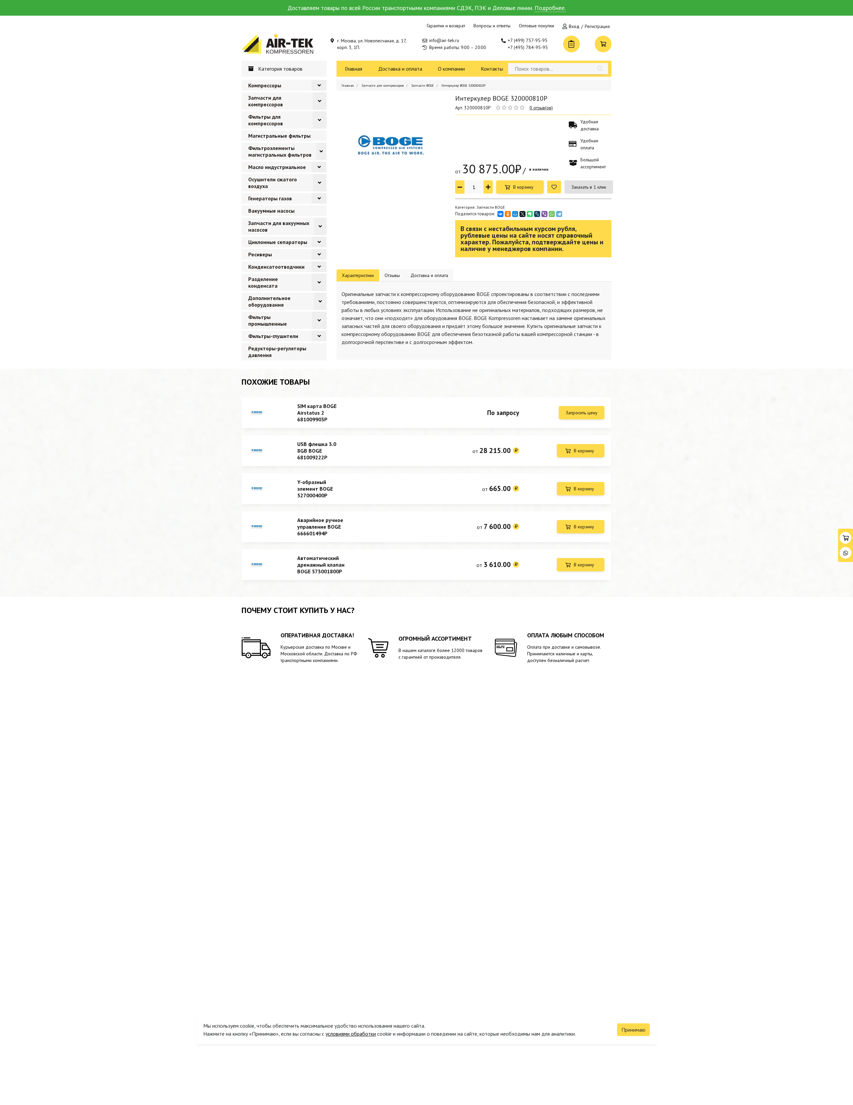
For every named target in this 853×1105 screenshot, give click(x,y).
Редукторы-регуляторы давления (277, 351)
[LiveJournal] (537, 214)
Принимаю (633, 1029)
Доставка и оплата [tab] (429, 275)
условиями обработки (351, 1033)
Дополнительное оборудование (269, 301)
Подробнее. (549, 8)
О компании (451, 68)
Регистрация (597, 26)
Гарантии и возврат (446, 26)
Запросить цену (581, 413)
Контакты (492, 68)
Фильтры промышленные (267, 320)
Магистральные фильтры (279, 135)
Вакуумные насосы (271, 210)
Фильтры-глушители (273, 336)
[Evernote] (530, 214)
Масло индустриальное (277, 167)
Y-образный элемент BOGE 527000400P (315, 489)
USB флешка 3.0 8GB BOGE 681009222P (316, 451)
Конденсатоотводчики (276, 266)
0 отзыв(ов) (541, 108)
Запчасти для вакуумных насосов (278, 226)
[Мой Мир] (515, 214)
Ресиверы (260, 254)
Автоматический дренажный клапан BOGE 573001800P (321, 565)
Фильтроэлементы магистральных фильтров (280, 151)
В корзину (523, 187)
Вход (574, 26)
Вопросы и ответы (491, 26)
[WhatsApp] (552, 214)
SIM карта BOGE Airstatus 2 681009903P (317, 413)
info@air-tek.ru (444, 40)
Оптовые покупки (536, 26)
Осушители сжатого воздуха (272, 182)
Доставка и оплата (400, 68)
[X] (522, 214)
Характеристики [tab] (358, 275)
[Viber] (544, 214)
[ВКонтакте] (500, 214)
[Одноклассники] (508, 214)
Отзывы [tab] (392, 275)
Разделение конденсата (263, 282)
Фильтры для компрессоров (265, 120)
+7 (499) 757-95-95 (527, 40)
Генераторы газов (270, 198)
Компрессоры (264, 85)
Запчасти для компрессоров (265, 101)
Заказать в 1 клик (588, 187)
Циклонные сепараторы (277, 242)
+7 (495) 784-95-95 (528, 47)
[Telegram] (559, 214)
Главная (353, 68)
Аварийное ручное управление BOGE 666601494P (320, 527)
